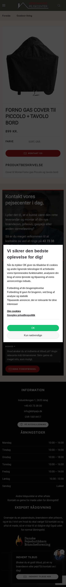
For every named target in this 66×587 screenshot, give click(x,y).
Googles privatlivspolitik (21, 315)
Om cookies (14, 311)
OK (33, 328)
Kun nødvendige (33, 335)
